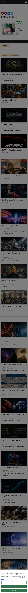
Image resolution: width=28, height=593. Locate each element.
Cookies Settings (14, 582)
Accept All (14, 590)
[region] (14, 581)
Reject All (14, 586)
